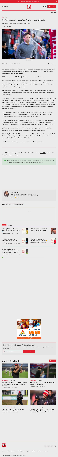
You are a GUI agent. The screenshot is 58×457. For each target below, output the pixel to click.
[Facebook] (2, 6)
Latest (4, 225)
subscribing (43, 153)
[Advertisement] (29, 175)
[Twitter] (4, 6)
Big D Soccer (8, 455)
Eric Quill (4, 17)
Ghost (20, 455)
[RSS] (7, 6)
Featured (9, 225)
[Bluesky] (6, 6)
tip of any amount (38, 162)
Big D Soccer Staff (7, 243)
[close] (56, 2)
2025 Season (33, 380)
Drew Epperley (8, 26)
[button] (15, 451)
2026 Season (5, 380)
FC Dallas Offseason (18, 204)
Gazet (24, 455)
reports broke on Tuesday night (28, 69)
